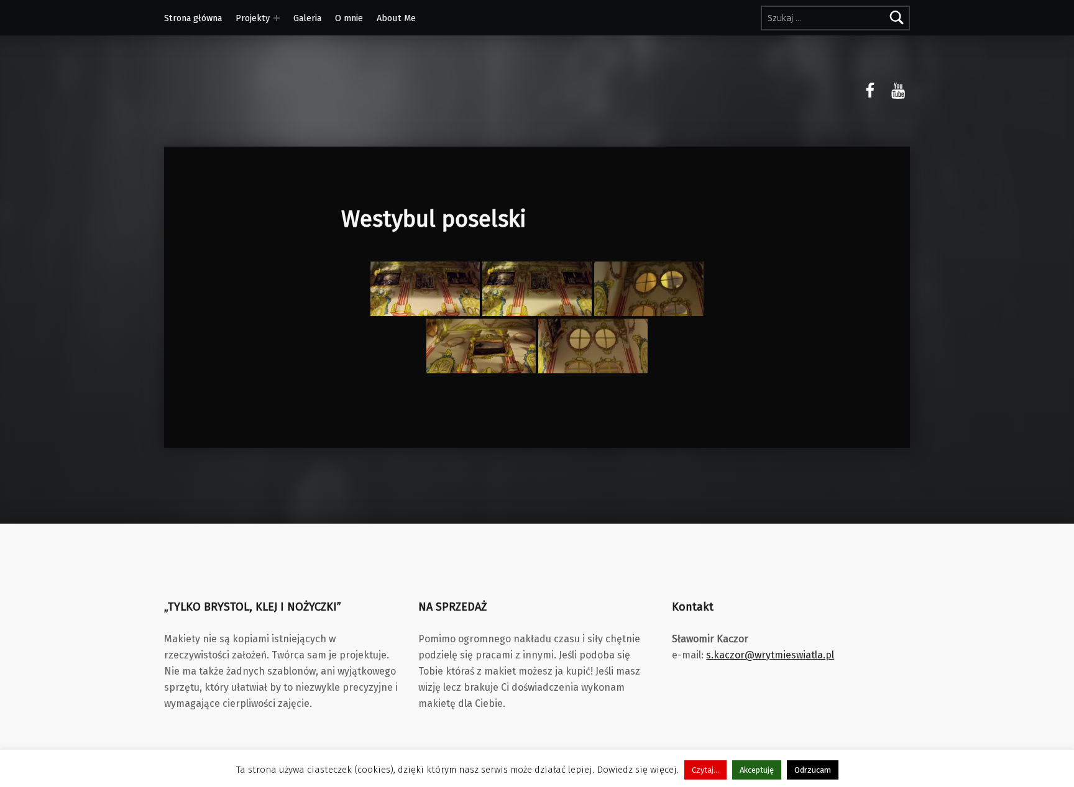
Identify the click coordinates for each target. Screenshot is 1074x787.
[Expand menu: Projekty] (276, 18)
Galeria (307, 18)
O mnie (349, 18)
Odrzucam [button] (812, 770)
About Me (396, 18)
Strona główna (193, 18)
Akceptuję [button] (757, 770)
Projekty (253, 18)
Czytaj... (705, 770)
